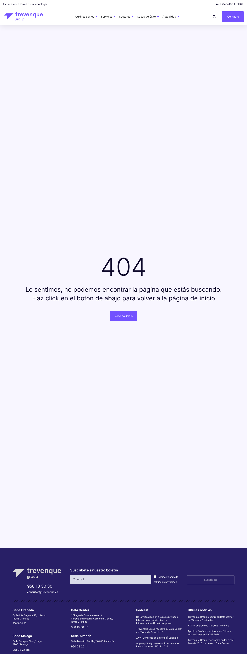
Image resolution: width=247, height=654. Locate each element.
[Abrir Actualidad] (178, 16)
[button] (214, 16)
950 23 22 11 (79, 646)
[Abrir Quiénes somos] (96, 16)
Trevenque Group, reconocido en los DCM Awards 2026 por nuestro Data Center (210, 642)
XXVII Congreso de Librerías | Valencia (157, 637)
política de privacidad (165, 581)
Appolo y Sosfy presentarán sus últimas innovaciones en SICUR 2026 (157, 645)
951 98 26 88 (21, 649)
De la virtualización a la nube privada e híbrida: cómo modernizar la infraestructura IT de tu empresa (157, 620)
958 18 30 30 (39, 586)
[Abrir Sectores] (132, 16)
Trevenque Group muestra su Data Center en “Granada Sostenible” (159, 630)
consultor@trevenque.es (42, 592)
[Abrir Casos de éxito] (158, 16)
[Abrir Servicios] (114, 16)
